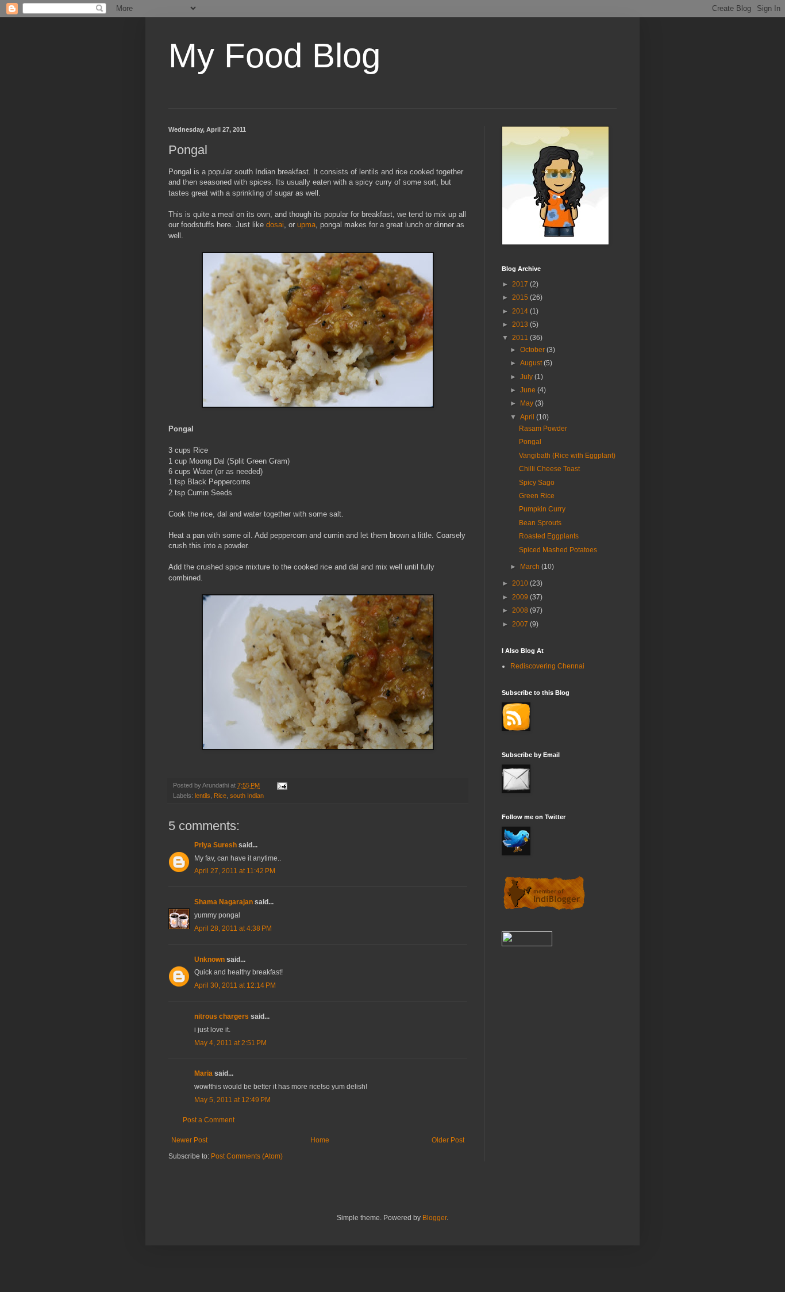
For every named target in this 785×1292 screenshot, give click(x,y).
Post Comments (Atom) (247, 1156)
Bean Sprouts (540, 523)
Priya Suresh (215, 845)
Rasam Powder (543, 429)
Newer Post (189, 1140)
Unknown (209, 959)
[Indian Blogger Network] (544, 909)
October (533, 350)
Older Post (448, 1140)
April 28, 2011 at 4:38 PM (233, 928)
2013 (521, 324)
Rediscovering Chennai (547, 666)
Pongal (530, 442)
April (528, 417)
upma (306, 224)
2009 (521, 597)
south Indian (247, 795)
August (532, 363)
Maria (203, 1073)
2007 (521, 624)
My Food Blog (274, 55)
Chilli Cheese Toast (549, 469)
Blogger (434, 1218)
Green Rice (537, 496)
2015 (521, 297)
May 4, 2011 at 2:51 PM (230, 1043)
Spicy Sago (537, 483)
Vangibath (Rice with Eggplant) (567, 456)
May (527, 403)
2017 (521, 284)
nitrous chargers (221, 1016)
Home (319, 1140)
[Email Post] (281, 785)
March (530, 567)
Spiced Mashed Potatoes (558, 550)
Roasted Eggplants (549, 536)
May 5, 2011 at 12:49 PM (232, 1100)
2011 (521, 338)
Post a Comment (208, 1120)
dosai (275, 224)
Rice (220, 795)
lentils (202, 795)
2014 (521, 311)
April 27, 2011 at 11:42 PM (234, 871)
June (528, 390)
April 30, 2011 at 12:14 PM (235, 985)
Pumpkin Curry (542, 509)
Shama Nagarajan (223, 902)
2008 (521, 610)
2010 (521, 583)
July (527, 377)
